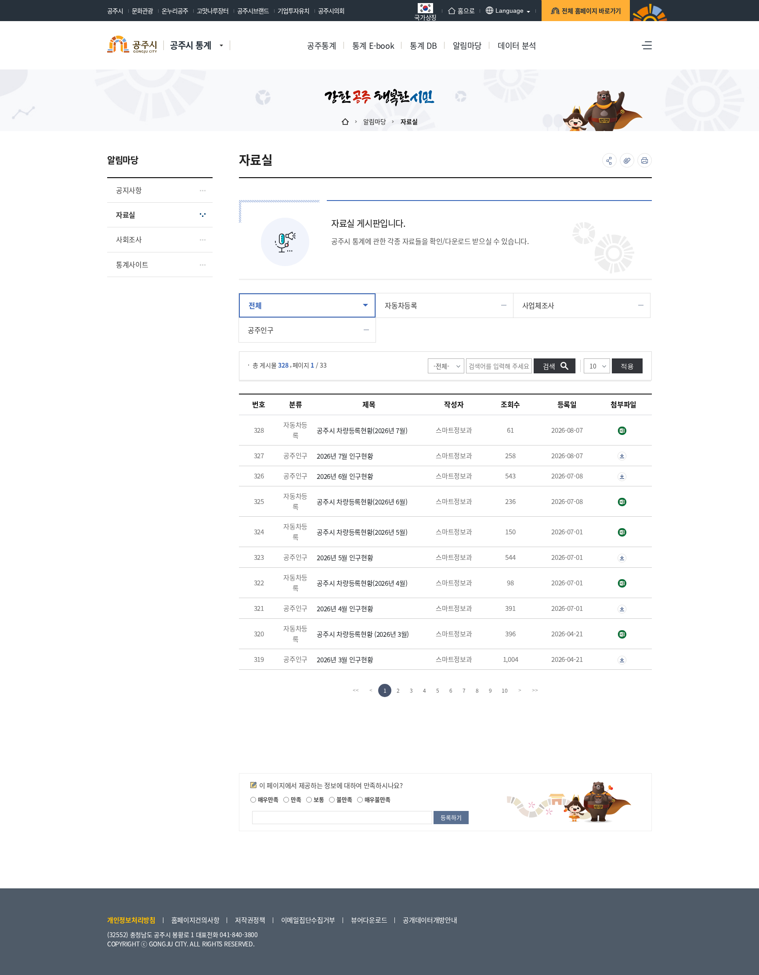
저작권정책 (250, 919)
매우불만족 (376, 799)
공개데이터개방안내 (430, 919)
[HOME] (345, 121)
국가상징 (425, 16)
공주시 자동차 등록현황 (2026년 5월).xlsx (623, 532)
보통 (318, 799)
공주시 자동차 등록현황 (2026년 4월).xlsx (623, 583)
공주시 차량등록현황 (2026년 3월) (363, 634)
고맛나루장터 (212, 10)
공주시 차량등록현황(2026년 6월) (362, 501)
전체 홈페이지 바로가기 (591, 10)
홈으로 (466, 10)
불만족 (343, 799)
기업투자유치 (293, 10)
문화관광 (142, 10)
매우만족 (267, 799)
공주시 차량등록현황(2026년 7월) (362, 430)
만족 (295, 799)
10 (505, 690)
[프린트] (644, 160)
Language (509, 10)
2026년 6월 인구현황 (345, 476)
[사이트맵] (647, 45)
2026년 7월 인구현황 (345, 455)
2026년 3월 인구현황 (345, 659)
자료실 (409, 121)
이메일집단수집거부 (308, 919)
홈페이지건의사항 (195, 919)
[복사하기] (627, 160)
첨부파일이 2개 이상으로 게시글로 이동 (623, 456)
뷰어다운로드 (369, 919)
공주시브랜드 (253, 10)
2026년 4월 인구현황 (345, 608)
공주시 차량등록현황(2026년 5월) (362, 532)
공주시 (115, 10)
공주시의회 (331, 10)
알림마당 (374, 121)
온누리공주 (175, 10)
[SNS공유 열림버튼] (609, 160)
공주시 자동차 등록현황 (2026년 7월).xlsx (623, 431)
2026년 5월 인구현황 (345, 557)
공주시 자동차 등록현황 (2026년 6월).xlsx (623, 502)
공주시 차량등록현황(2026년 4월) (362, 583)
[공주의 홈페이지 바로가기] (221, 36)
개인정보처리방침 (131, 919)
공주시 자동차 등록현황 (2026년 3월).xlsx (623, 634)
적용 (627, 366)
